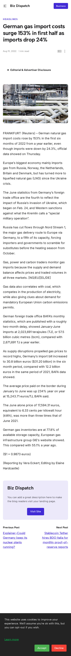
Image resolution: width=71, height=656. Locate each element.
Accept (41, 648)
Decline (59, 648)
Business (61, 6)
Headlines (10, 19)
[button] (5, 6)
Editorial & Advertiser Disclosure (30, 69)
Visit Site (35, 511)
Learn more (11, 639)
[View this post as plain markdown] (59, 51)
